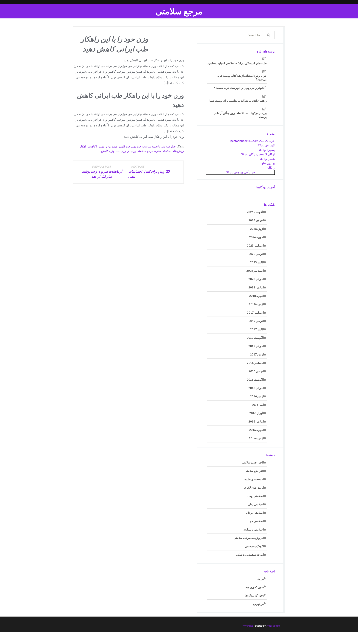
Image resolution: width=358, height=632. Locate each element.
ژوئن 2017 (256, 354)
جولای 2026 (255, 220)
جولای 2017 (255, 346)
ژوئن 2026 (256, 228)
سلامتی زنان (255, 504)
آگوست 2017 (255, 337)
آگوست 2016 (255, 379)
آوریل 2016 (256, 413)
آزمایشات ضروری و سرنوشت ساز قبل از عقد (101, 171)
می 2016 (257, 404)
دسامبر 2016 (255, 362)
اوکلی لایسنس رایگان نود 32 (258, 154)
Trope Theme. (273, 625)
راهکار (83, 146)
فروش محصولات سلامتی (248, 537)
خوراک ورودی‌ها (254, 587)
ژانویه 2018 (256, 304)
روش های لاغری (253, 487)
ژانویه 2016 (256, 438)
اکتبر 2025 (256, 262)
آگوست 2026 (255, 212)
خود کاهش (124, 146)
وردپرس (258, 603)
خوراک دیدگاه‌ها (254, 595)
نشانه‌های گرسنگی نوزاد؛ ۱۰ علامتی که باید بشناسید (237, 63)
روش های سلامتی (173, 151)
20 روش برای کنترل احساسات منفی (149, 171)
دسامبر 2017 (255, 312)
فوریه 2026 (256, 237)
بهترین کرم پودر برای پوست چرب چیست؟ (238, 87)
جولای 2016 (255, 388)
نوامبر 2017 (256, 321)
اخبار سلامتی (168, 146)
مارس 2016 (255, 421)
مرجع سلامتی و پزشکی (249, 554)
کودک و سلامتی (254, 546)
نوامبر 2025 (256, 253)
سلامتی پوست (254, 496)
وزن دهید (120, 151)
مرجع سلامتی (179, 11)
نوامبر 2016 (256, 371)
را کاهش (93, 146)
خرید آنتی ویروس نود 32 (240, 172)
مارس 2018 (255, 287)
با (159, 146)
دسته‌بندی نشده (253, 479)
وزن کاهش (107, 151)
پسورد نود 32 (267, 149)
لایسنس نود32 (266, 145)
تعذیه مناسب (150, 146)
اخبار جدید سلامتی (252, 462)
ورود (260, 578)
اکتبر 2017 (256, 329)
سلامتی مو (256, 521)
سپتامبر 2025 (254, 270)
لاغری (157, 151)
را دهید (103, 146)
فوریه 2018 (256, 295)
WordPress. (247, 625)
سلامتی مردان (254, 512)
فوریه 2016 (256, 429)
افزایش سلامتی (254, 470)
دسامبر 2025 (255, 245)
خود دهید (136, 146)
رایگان (271, 167)
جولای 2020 (255, 279)
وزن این (131, 151)
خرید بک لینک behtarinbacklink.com (252, 140)
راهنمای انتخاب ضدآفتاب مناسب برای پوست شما (238, 100)
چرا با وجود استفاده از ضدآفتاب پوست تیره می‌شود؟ (242, 77)
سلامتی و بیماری (253, 529)
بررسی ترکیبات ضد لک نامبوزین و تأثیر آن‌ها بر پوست (240, 114)
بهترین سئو (268, 163)
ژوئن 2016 (256, 396)
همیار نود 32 (267, 158)
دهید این (112, 146)
